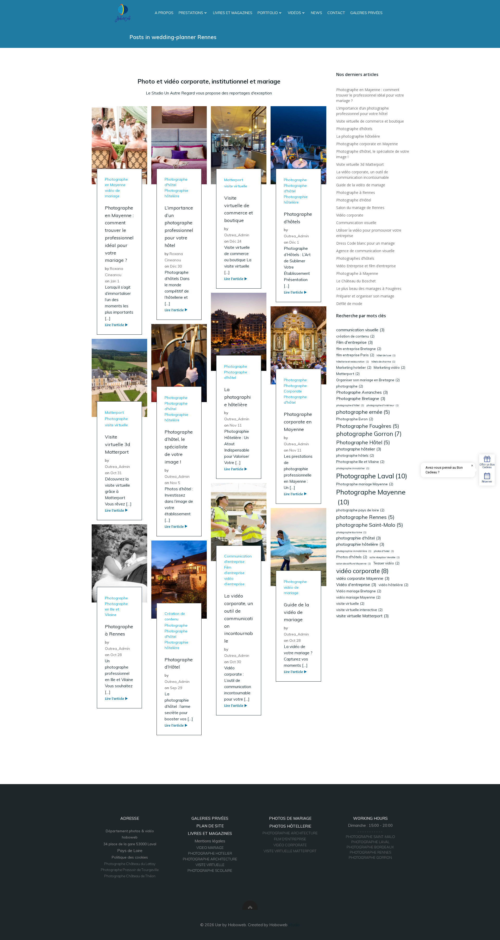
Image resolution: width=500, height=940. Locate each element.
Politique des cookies (130, 857)
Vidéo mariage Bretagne (358, 591)
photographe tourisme (351, 532)
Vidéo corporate (349, 215)
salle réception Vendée (385, 557)
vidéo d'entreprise (234, 581)
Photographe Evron (354, 419)
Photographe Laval (371, 476)
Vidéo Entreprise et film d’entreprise (366, 265)
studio (294, 924)
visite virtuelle (235, 186)
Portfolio (268, 12)
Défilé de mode (349, 303)
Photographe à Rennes (355, 192)
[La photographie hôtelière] (238, 331)
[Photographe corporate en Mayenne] (298, 344)
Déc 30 (176, 266)
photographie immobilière (353, 551)
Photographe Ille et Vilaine (360, 462)
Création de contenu (175, 616)
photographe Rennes (365, 517)
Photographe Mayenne (370, 497)
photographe (349, 386)
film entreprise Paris (355, 355)
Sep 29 (176, 687)
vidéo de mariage (112, 193)
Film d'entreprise (234, 570)
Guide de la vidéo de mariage (360, 184)
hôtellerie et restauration (352, 361)
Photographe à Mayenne (357, 273)
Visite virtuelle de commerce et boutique (370, 121)
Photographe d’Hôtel (353, 200)
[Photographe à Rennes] (119, 562)
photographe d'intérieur (382, 405)
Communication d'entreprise (238, 559)
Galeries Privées (366, 12)
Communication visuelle (356, 222)
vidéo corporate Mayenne (363, 578)
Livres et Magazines (232, 12)
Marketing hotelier (353, 367)
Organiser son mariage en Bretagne (368, 380)
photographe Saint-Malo (369, 525)
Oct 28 (295, 640)
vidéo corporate (362, 571)
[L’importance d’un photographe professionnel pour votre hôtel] (179, 144)
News (316, 12)
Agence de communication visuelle (365, 250)
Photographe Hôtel (363, 442)
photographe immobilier (352, 468)
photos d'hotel (384, 551)
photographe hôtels (355, 455)
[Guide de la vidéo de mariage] (298, 546)
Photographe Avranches (362, 392)
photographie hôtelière (360, 544)
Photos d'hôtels (351, 557)
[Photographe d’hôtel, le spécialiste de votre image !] (179, 362)
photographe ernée (363, 412)
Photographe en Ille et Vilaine (116, 609)
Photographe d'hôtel (176, 182)
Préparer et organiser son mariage (365, 296)
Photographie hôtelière (176, 193)
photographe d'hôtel (350, 405)
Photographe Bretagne (360, 398)
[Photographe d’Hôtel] (179, 578)
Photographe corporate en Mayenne (367, 143)
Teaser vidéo (386, 563)
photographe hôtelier (358, 449)
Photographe (295, 179)
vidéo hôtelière (393, 585)
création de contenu (355, 336)
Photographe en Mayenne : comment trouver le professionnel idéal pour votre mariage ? (370, 95)
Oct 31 (116, 473)
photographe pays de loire (360, 510)
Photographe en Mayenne (116, 182)
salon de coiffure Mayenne (353, 563)
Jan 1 (114, 281)
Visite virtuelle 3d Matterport (360, 164)
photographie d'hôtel (358, 538)
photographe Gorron (369, 433)
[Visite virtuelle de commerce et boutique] (238, 144)
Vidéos (294, 12)
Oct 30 (235, 661)
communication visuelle (360, 329)
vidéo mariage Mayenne (358, 597)
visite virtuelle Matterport (362, 615)
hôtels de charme (383, 361)
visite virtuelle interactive (359, 610)
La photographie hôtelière (358, 136)
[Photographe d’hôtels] (298, 144)
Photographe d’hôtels (354, 128)
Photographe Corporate (295, 388)
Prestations (191, 12)
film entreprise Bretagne (358, 349)
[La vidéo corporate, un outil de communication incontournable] (238, 521)
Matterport (233, 179)
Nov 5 (175, 482)
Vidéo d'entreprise (356, 584)
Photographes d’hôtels (355, 258)
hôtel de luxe (386, 355)
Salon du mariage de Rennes (360, 207)
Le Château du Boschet (356, 280)
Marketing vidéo (389, 367)
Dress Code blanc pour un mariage (365, 243)
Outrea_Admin (236, 235)
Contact (336, 12)
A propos (164, 12)
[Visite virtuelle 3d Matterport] (119, 377)
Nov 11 (236, 425)
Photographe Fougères (367, 426)
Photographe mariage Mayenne (364, 484)
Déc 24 (235, 241)
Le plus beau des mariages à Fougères (368, 288)
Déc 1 (294, 242)
